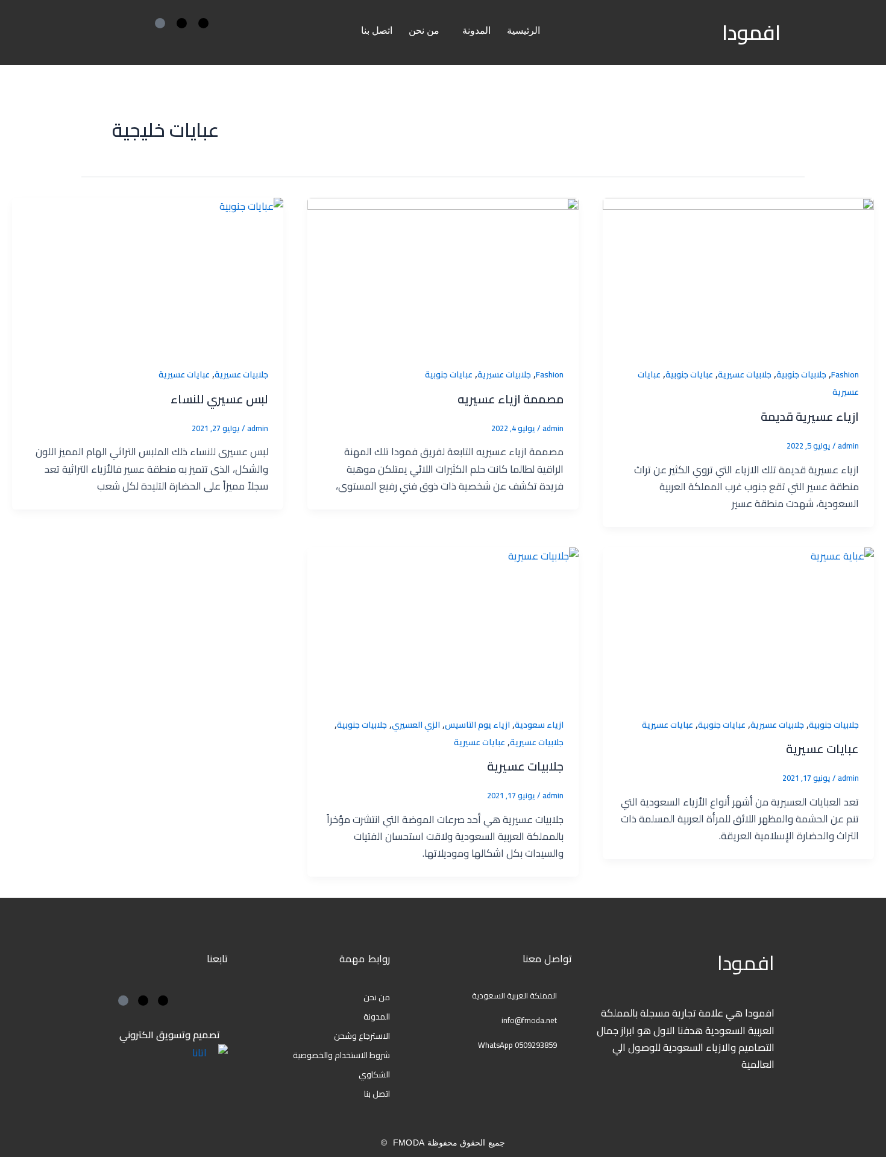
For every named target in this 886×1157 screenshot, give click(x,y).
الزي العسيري (416, 725)
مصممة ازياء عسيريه (510, 399)
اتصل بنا (376, 30)
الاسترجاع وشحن (362, 1036)
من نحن (424, 30)
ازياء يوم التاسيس (477, 725)
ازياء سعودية (539, 725)
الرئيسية (523, 30)
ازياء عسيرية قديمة (810, 416)
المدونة (476, 30)
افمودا (751, 32)
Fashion (845, 374)
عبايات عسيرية (184, 374)
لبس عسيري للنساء (219, 399)
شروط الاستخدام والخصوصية (341, 1055)
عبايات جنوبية (689, 374)
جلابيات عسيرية (744, 374)
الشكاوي (374, 1074)
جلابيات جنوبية (801, 374)
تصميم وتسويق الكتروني (169, 1035)
